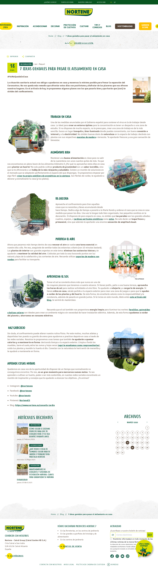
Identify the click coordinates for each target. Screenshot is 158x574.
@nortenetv (24, 395)
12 (132, 438)
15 (147, 438)
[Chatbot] (145, 549)
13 (137, 438)
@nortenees (27, 386)
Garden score (145, 26)
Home (50, 36)
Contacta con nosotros (51, 564)
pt (115, 2)
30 (117, 452)
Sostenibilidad (125, 26)
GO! (150, 535)
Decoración (25, 64)
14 (142, 438)
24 (122, 447)
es (111, 2)
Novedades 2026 (5, 26)
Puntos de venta (67, 2)
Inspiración (23, 26)
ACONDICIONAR (40, 26)
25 (127, 447)
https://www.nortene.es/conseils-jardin (35, 405)
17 (122, 443)
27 (137, 447)
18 (127, 443)
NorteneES (25, 400)
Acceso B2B (101, 2)
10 (122, 438)
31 (122, 452)
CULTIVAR (84, 26)
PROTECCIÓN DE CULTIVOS (70, 26)
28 (142, 447)
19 (132, 443)
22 (147, 443)
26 (132, 447)
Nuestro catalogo (85, 2)
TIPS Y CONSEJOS (97, 26)
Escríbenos (16, 556)
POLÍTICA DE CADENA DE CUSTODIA (90, 564)
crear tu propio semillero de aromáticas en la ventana (43, 175)
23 (117, 447)
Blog (108, 26)
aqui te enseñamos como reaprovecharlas (78, 345)
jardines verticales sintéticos (88, 219)
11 (127, 438)
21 (142, 443)
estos (111, 219)
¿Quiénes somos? (50, 2)
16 (117, 443)
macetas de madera (86, 137)
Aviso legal (69, 564)
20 (137, 443)
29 (147, 447)
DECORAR (55, 26)
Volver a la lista (83, 43)
